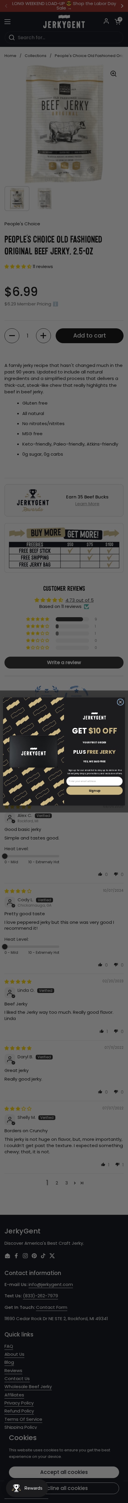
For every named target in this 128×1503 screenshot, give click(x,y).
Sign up (94, 790)
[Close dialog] (120, 702)
